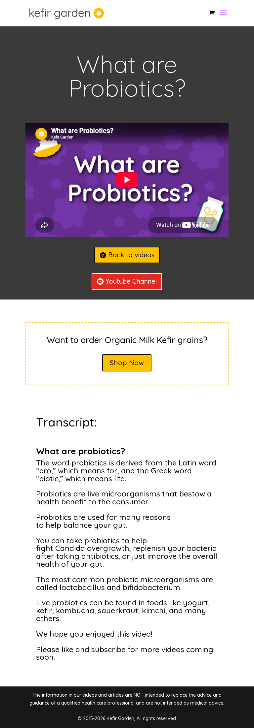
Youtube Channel (131, 281)
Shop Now (127, 362)
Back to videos (131, 255)
